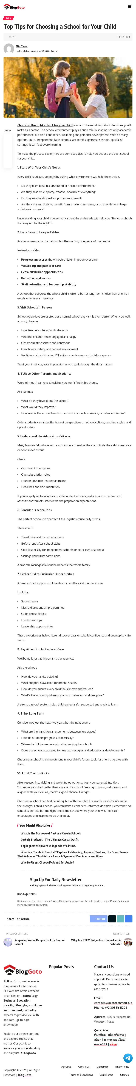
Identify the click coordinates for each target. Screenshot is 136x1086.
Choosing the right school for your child (45, 125)
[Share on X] (23, 37)
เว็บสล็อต (100, 1035)
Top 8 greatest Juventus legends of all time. (48, 846)
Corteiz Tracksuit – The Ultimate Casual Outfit (50, 839)
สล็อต (97, 1039)
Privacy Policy (117, 901)
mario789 (100, 1044)
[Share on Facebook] (18, 37)
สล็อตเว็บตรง (116, 1035)
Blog (8, 18)
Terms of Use (57, 901)
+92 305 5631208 (115, 1007)
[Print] (34, 37)
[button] (129, 7)
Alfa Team (21, 46)
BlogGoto (25, 1075)
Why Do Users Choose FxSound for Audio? (47, 862)
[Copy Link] (29, 37)
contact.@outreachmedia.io (113, 1003)
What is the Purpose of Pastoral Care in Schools (51, 833)
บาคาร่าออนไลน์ (114, 1039)
